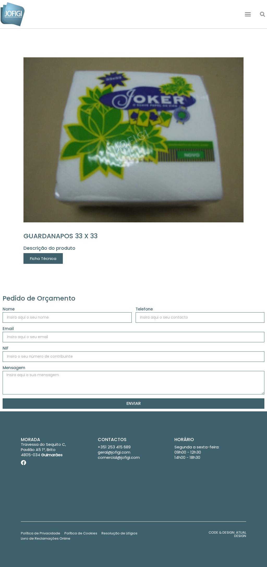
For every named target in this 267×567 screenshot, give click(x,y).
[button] (248, 14)
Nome (9, 309)
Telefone (144, 309)
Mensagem (14, 368)
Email (8, 329)
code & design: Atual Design (227, 534)
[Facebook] (23, 462)
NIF (6, 348)
